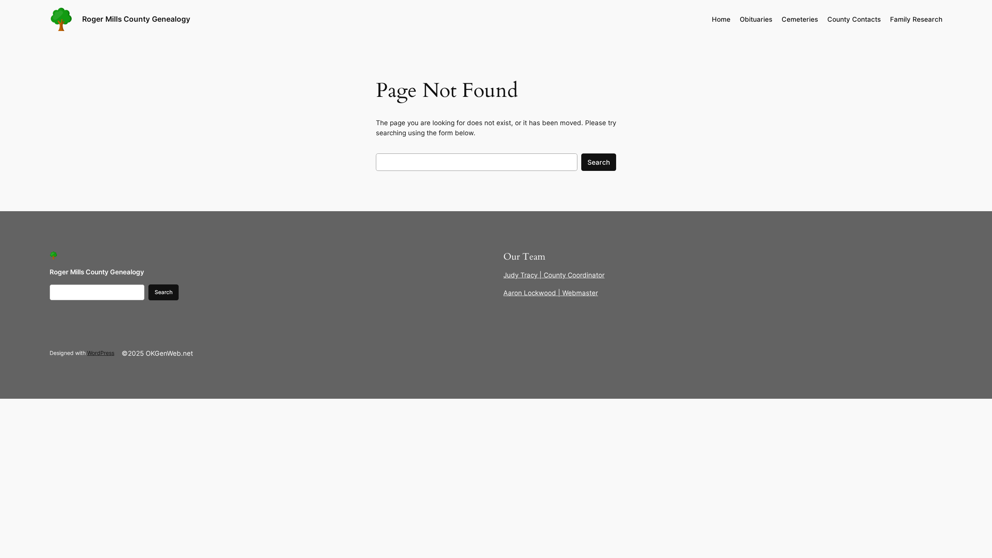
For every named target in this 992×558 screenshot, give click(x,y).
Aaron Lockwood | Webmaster (550, 293)
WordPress (100, 353)
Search (598, 162)
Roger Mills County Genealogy (136, 19)
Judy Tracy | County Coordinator (553, 275)
